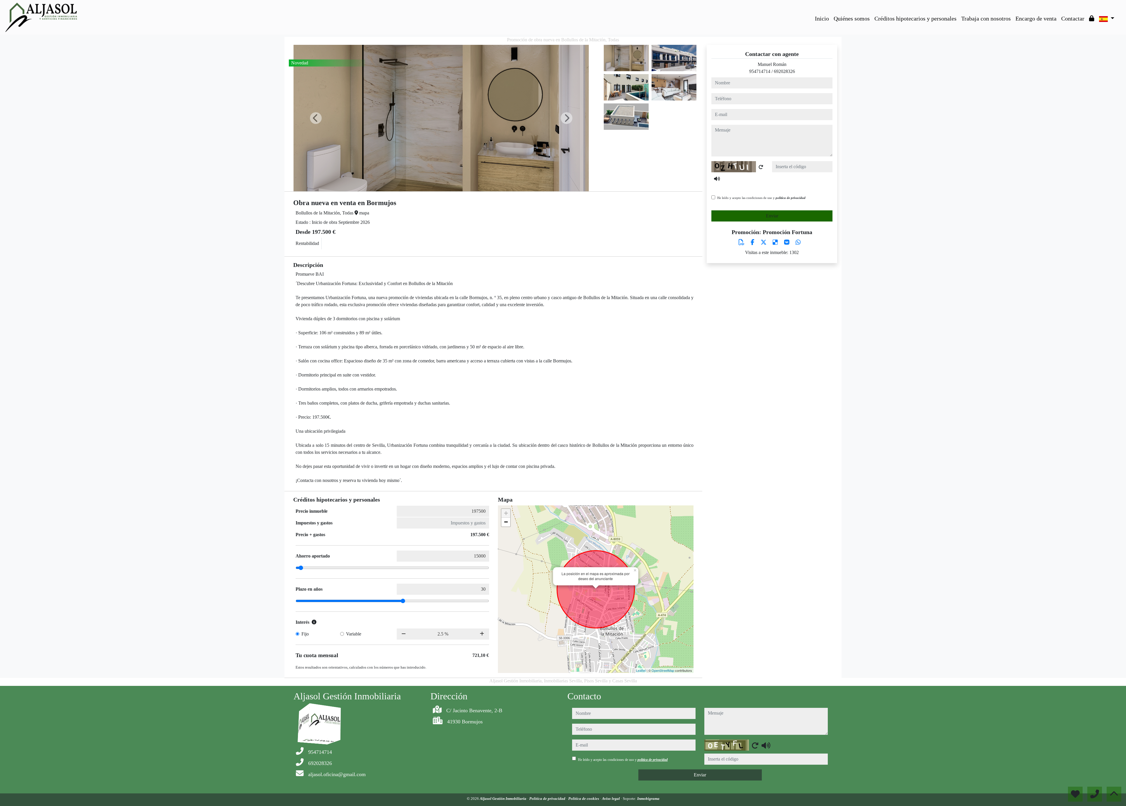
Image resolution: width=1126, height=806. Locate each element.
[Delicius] (776, 242)
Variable (353, 633)
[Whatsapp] (798, 242)
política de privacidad (791, 198)
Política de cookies (584, 798)
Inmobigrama (648, 798)
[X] (764, 242)
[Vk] (787, 242)
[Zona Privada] (1092, 18)
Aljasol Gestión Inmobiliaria (503, 798)
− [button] (506, 522)
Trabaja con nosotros (986, 18)
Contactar (1072, 18)
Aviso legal (611, 798)
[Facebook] (753, 242)
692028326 (784, 71)
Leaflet (641, 670)
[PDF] (742, 242)
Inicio (822, 18)
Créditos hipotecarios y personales (915, 18)
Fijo (305, 633)
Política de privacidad (547, 798)
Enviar (772, 215)
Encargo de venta (1036, 18)
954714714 (759, 71)
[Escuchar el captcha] (717, 179)
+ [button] (506, 513)
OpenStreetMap (663, 670)
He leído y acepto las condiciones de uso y (761, 198)
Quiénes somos (852, 18)
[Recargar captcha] (761, 167)
